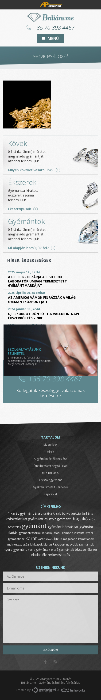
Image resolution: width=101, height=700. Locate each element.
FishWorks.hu (73, 690)
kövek (49, 539)
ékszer (80, 549)
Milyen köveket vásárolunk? (30, 170)
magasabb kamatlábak (78, 539)
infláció (47, 533)
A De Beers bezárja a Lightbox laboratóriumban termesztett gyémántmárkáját (37, 281)
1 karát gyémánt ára (24, 513)
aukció (76, 513)
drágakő (80, 518)
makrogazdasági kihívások (25, 544)
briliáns (87, 513)
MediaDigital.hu (44, 690)
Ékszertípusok (19, 209)
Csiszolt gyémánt (50, 480)
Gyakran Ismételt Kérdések (50, 487)
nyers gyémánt (15, 549)
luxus (58, 538)
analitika (46, 514)
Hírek (50, 452)
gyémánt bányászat (63, 526)
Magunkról (50, 445)
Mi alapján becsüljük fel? (28, 248)
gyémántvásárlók (30, 533)
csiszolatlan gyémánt (24, 518)
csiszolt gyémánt (57, 518)
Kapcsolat (50, 494)
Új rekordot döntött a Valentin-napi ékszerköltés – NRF (43, 316)
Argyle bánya (61, 514)
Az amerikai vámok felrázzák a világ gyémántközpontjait (42, 299)
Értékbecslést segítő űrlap (51, 466)
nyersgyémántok (39, 550)
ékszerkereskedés (56, 554)
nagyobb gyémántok (80, 544)
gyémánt (34, 525)
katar (41, 539)
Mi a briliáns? (50, 473)
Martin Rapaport (54, 544)
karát (31, 538)
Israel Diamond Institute (69, 533)
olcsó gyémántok (62, 550)
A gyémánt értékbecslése (50, 459)
